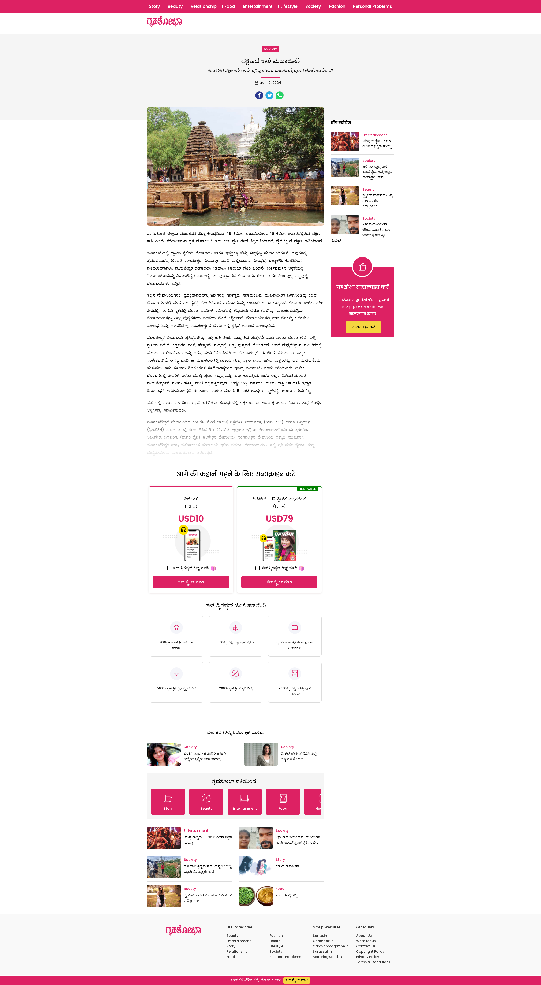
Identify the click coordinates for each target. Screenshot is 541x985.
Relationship (204, 6)
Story (154, 6)
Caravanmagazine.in (331, 946)
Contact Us (366, 946)
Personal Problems (372, 6)
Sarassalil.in (323, 951)
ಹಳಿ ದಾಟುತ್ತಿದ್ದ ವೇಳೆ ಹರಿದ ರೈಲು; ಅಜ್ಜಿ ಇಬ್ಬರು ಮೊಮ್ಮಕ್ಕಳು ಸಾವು (377, 172)
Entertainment (258, 6)
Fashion (337, 6)
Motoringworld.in (327, 956)
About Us (364, 935)
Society (313, 6)
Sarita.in (320, 935)
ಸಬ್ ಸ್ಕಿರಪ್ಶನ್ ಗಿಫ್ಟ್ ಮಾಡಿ (190, 567)
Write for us (366, 940)
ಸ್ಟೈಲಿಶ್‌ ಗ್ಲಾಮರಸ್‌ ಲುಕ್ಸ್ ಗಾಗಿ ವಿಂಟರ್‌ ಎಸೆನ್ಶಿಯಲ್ (377, 200)
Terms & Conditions (373, 962)
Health (275, 940)
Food (229, 6)
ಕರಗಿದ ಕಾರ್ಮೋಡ (287, 866)
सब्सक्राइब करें (363, 327)
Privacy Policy (367, 956)
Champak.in (323, 940)
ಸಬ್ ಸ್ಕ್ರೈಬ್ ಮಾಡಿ (191, 582)
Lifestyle (289, 6)
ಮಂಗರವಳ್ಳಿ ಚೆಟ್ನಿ (286, 895)
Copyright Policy (370, 951)
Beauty (175, 6)
